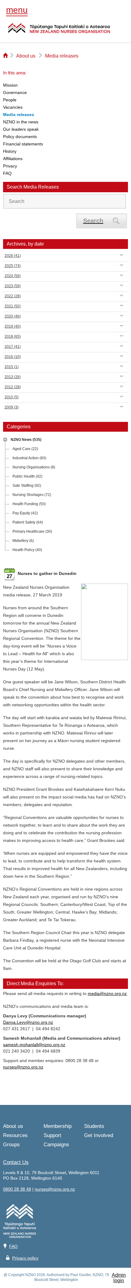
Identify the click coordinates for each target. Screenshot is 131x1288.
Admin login (119, 1277)
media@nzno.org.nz (107, 993)
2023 (13, 286)
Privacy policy (25, 1258)
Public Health (27, 476)
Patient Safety (27, 522)
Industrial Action (29, 458)
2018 (13, 336)
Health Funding (29, 504)
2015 (12, 367)
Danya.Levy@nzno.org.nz (28, 1022)
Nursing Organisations (33, 467)
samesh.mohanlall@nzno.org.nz (34, 1044)
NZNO (59, 32)
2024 (13, 276)
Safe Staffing (26, 485)
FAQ (13, 1246)
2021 (13, 306)
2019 (13, 326)
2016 (13, 357)
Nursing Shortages (31, 495)
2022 (13, 296)
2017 (13, 346)
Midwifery (23, 541)
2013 (13, 377)
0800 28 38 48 (17, 1189)
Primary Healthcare (32, 531)
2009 (12, 407)
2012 (13, 387)
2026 (13, 255)
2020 (13, 316)
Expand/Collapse (5, 439)
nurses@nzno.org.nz (23, 1067)
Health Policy (27, 550)
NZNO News (26, 439)
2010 (12, 397)
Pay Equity (25, 513)
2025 (13, 266)
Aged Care (25, 449)
